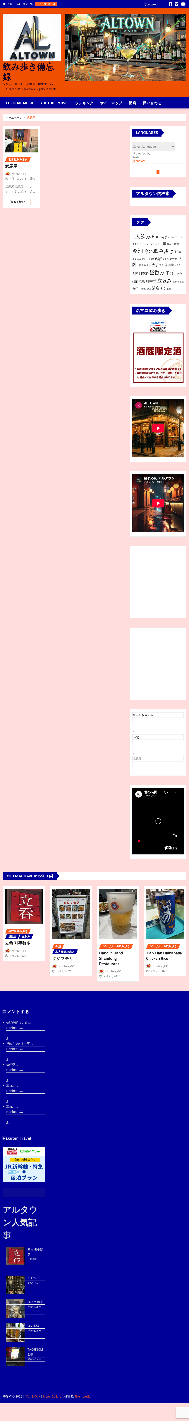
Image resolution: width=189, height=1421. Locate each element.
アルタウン (32, 1396)
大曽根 (173, 259)
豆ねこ (10, 1085)
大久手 (166, 259)
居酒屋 (169, 265)
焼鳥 (142, 281)
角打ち (136, 288)
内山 (144, 259)
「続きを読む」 (18, 202)
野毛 (143, 288)
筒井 (175, 282)
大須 (155, 265)
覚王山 (181, 282)
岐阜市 (178, 265)
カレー (171, 237)
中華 (162, 243)
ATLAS (32, 1278)
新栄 (135, 273)
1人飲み (141, 236)
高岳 (169, 289)
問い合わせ (152, 103)
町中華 (151, 281)
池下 (173, 273)
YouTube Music (54, 103)
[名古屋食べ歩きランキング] (158, 329)
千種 (151, 259)
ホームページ (14, 117)
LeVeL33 (33, 1326)
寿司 (161, 265)
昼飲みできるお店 (18, 1043)
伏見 (134, 259)
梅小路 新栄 (35, 1302)
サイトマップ (111, 103)
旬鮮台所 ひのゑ (17, 1023)
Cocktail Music (20, 103)
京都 (176, 244)
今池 (137, 250)
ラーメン (144, 244)
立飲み (164, 280)
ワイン (154, 244)
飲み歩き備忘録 (28, 71)
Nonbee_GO (20, 174)
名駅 (158, 258)
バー (177, 237)
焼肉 (179, 273)
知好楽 (10, 1065)
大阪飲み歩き (144, 265)
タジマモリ (62, 958)
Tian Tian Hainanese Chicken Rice (164, 955)
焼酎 (135, 281)
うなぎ (163, 237)
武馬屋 (31, 117)
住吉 (139, 259)
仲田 (178, 251)
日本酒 (143, 273)
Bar (155, 236)
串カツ (170, 244)
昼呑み (157, 272)
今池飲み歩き (159, 250)
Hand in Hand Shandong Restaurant (111, 958)
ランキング (84, 103)
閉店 (132, 103)
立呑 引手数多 (17, 943)
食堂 (163, 288)
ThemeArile (82, 1396)
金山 (149, 288)
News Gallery (52, 1396)
